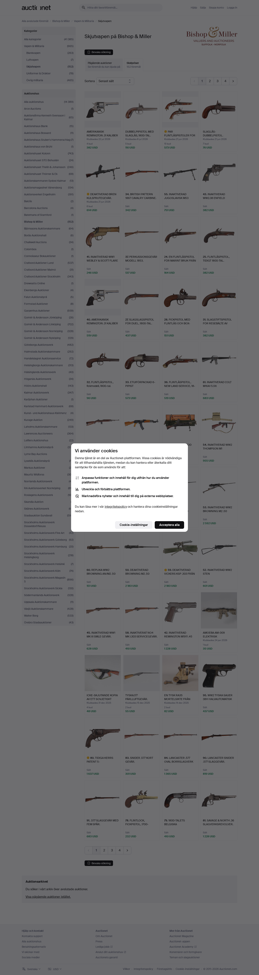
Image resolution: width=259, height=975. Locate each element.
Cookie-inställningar (134, 525)
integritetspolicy (116, 507)
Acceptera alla (169, 525)
